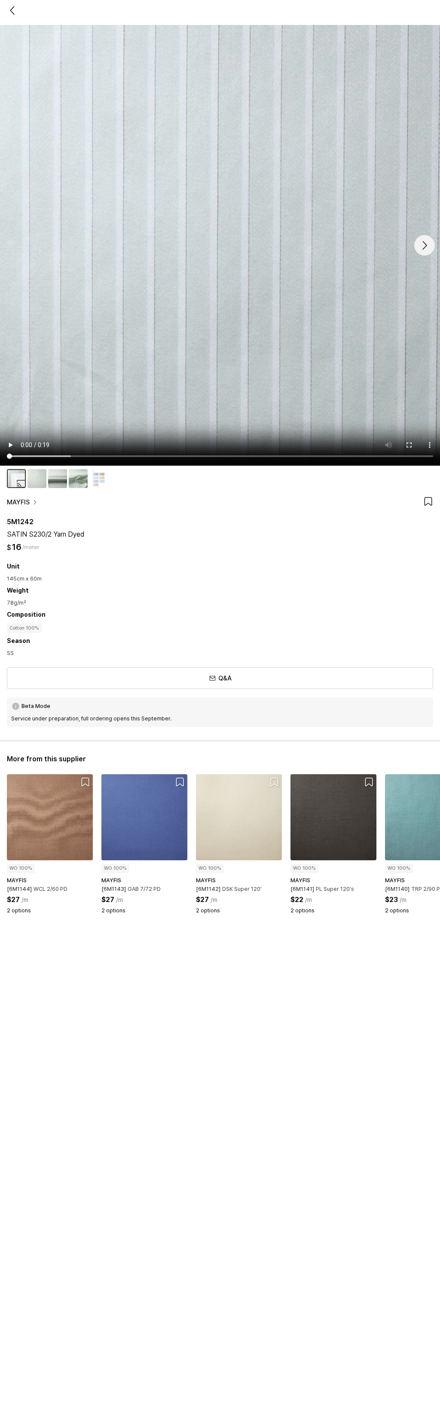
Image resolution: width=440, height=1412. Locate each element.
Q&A (225, 678)
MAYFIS (18, 502)
